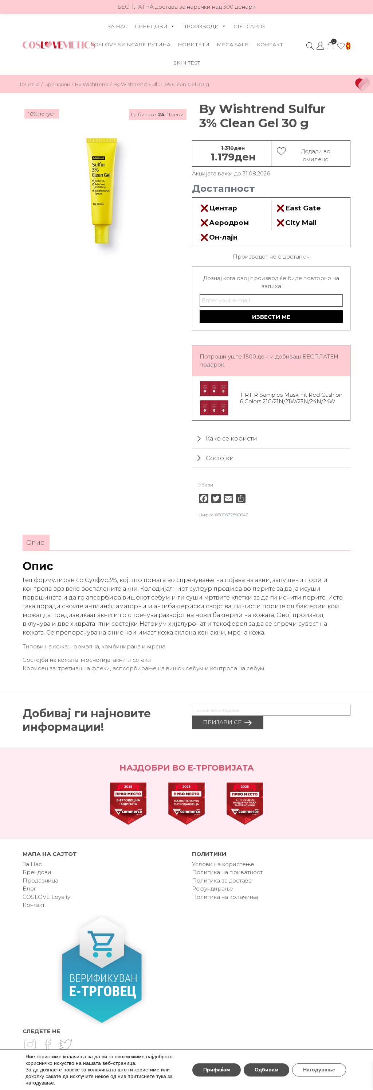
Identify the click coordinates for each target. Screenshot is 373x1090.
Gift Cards (249, 26)
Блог (29, 888)
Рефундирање (212, 888)
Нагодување (319, 1069)
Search (310, 46)
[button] (348, 46)
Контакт (270, 44)
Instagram (30, 1044)
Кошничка (330, 44)
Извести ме (271, 316)
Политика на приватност (227, 872)
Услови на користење (223, 864)
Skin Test (186, 62)
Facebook (47, 1044)
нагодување (39, 1083)
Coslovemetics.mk (59, 44)
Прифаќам (216, 1069)
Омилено (341, 46)
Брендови (151, 26)
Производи (200, 26)
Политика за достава (222, 880)
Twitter (65, 1044)
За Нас (117, 26)
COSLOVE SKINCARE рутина (130, 44)
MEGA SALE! (233, 44)
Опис (35, 543)
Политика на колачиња (225, 896)
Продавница (40, 880)
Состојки (220, 458)
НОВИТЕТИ (193, 44)
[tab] (35, 543)
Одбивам (266, 1069)
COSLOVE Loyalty (46, 896)
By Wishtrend (92, 84)
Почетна (28, 84)
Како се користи (231, 438)
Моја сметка (320, 46)
